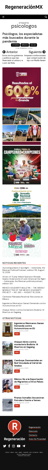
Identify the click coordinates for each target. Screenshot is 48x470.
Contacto (33, 435)
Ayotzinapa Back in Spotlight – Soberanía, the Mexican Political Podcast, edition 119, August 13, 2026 (23, 270)
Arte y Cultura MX (33, 452)
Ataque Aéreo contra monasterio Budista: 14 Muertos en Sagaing (23, 311)
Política (7, 452)
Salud (33, 45)
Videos (41, 452)
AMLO (16, 452)
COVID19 (15, 45)
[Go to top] (43, 461)
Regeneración (35, 427)
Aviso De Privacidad (37, 439)
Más (17, 334)
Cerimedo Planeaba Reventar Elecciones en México (22, 297)
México (25, 45)
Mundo (20, 452)
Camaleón (25, 452)
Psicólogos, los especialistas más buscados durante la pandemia (22, 37)
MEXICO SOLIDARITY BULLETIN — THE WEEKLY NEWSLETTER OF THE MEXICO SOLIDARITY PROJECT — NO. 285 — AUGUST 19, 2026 (23, 290)
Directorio (33, 431)
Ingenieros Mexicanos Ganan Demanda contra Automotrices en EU (24, 304)
